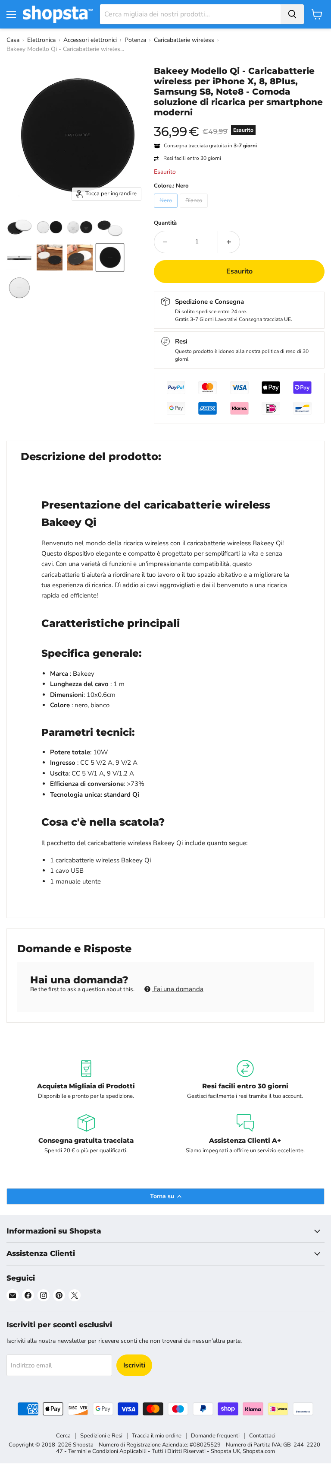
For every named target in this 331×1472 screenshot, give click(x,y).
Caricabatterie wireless (184, 40)
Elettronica (41, 40)
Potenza (135, 40)
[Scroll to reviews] (239, 123)
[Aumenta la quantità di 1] (229, 242)
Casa (12, 40)
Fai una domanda (177, 989)
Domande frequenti (215, 1436)
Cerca (63, 1436)
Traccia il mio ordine (156, 1436)
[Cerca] (292, 14)
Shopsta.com (259, 1451)
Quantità (165, 223)
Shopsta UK (225, 1451)
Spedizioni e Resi (101, 1436)
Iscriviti (134, 1365)
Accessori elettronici (90, 40)
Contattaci (262, 1436)
